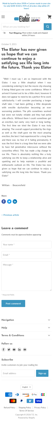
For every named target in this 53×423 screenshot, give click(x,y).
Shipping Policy (25, 407)
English (25, 387)
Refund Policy (9, 407)
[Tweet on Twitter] (9, 201)
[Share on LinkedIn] (15, 201)
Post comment (13, 303)
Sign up (42, 373)
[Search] (48, 26)
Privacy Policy (40, 407)
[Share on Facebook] (3, 201)
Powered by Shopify (26, 418)
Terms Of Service (26, 410)
